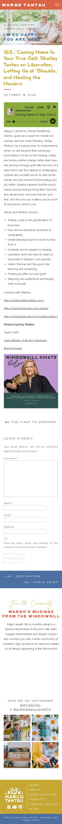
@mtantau (30, 705)
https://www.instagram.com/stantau (26, 308)
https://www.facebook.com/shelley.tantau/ (31, 316)
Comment (10, 458)
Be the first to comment (31, 422)
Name (8, 503)
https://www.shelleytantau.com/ (24, 300)
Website (9, 526)
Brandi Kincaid (13, 348)
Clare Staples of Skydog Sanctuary (25, 340)
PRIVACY (33, 817)
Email (8, 515)
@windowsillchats (32, 709)
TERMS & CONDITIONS (15, 817)
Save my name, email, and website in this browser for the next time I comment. (31, 545)
